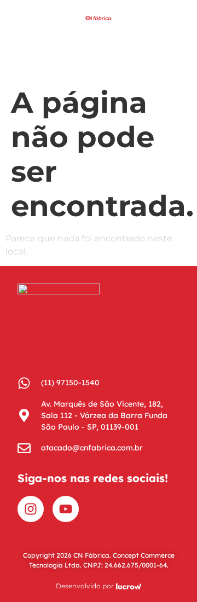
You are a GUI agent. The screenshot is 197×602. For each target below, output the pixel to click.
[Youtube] (66, 509)
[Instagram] (31, 509)
